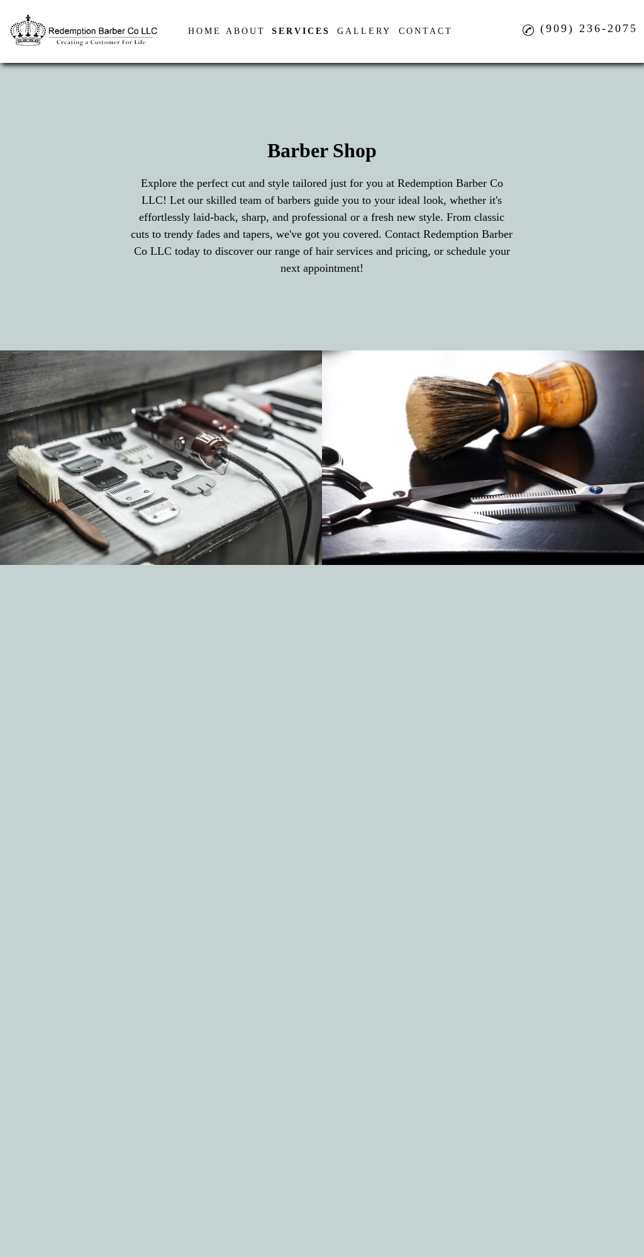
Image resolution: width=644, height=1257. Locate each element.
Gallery (364, 31)
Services (301, 31)
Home (204, 31)
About (245, 31)
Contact (426, 31)
